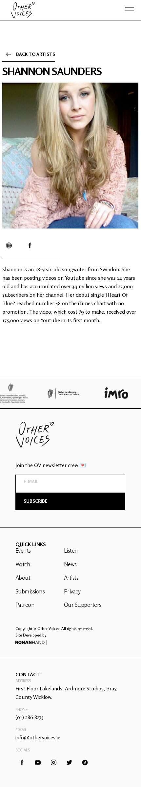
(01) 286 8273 (29, 717)
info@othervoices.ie (37, 737)
